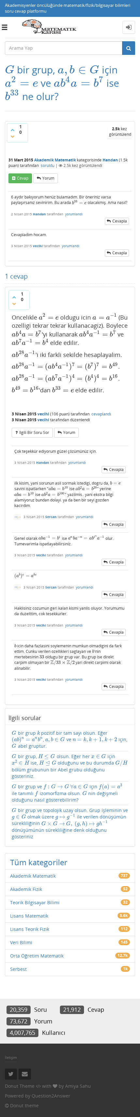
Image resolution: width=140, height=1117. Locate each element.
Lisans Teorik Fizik (29, 929)
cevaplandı (101, 414)
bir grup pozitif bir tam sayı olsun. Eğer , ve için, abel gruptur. (69, 739)
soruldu (47, 165)
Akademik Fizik (26, 889)
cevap (22, 178)
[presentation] (9, 69)
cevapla (119, 221)
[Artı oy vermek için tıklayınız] (12, 129)
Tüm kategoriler (38, 862)
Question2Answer (51, 1096)
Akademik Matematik (55, 160)
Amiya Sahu (78, 1086)
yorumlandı (74, 214)
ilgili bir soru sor (34, 432)
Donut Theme (20, 1086)
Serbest (18, 969)
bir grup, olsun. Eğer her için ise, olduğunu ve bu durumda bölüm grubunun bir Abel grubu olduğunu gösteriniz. (69, 766)
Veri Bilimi (21, 942)
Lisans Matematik (29, 916)
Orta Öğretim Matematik (36, 956)
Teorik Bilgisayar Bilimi (35, 902)
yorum (48, 178)
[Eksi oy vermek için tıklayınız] (12, 136)
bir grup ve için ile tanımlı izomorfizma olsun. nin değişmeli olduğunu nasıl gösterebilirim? (67, 793)
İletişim (11, 1057)
